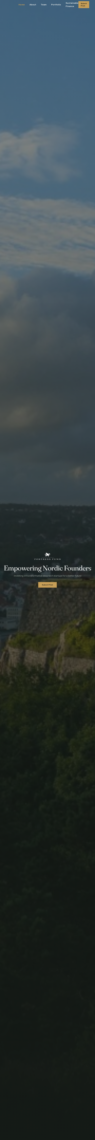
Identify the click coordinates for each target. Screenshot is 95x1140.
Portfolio (56, 4)
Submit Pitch (84, 4)
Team (44, 4)
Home (22, 4)
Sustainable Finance (72, 5)
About (32, 4)
